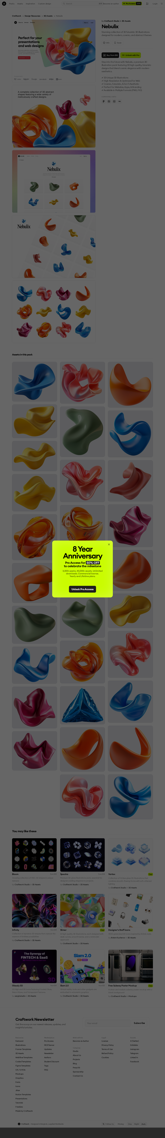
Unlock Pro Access (83, 589)
